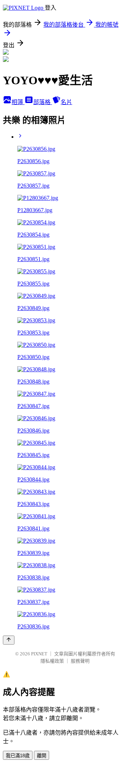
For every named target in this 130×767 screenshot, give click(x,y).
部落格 (42, 102)
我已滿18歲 (18, 755)
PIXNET (39, 653)
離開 (41, 755)
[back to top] (8, 640)
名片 (66, 102)
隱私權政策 (52, 661)
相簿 (18, 102)
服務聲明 (80, 661)
